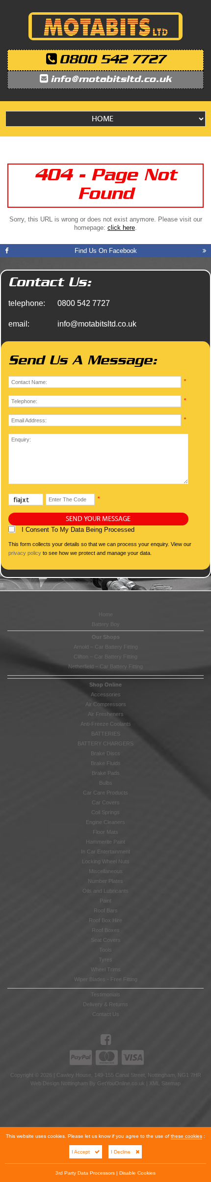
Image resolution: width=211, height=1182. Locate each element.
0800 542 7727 (112, 60)
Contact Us (105, 1014)
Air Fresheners (106, 714)
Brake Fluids (106, 763)
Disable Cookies (137, 1173)
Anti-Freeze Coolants (105, 724)
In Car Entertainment (105, 851)
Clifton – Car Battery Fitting (105, 657)
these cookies (186, 1136)
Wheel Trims (106, 969)
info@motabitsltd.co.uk (111, 80)
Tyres (105, 959)
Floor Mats (105, 832)
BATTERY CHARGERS (105, 743)
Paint (105, 901)
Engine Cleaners (105, 822)
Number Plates (105, 881)
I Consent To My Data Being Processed (77, 529)
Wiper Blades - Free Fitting (105, 979)
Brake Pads (106, 773)
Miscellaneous (106, 871)
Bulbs (105, 783)
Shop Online (105, 684)
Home (106, 614)
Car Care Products (105, 793)
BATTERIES (105, 734)
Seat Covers (106, 940)
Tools (105, 950)
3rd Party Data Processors (85, 1173)
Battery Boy (106, 624)
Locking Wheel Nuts (106, 861)
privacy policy (24, 553)
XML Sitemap (165, 1083)
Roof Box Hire (105, 920)
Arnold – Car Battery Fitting (106, 647)
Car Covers (106, 802)
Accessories (106, 694)
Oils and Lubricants (105, 891)
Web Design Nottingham (59, 1083)
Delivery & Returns (105, 1004)
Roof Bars (106, 910)
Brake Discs (105, 753)
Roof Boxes (106, 930)
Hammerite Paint (105, 842)
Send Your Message (98, 519)
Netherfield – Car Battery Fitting (105, 666)
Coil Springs (105, 812)
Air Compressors (105, 704)
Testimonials (105, 994)
